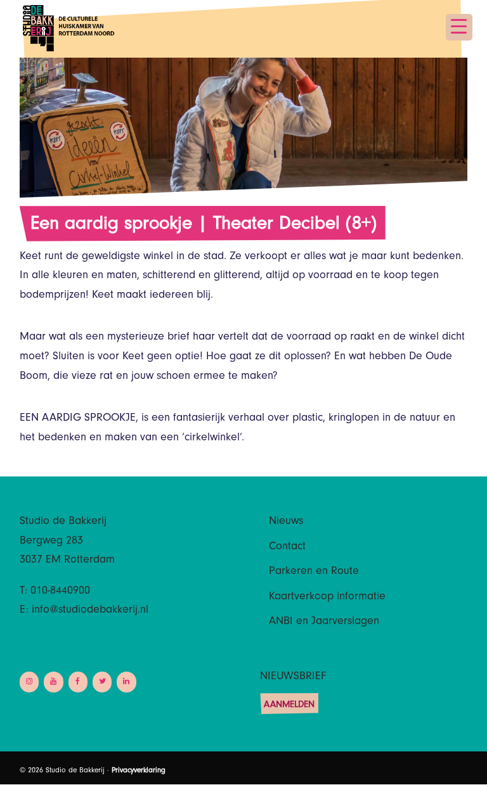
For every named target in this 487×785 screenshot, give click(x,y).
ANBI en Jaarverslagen (324, 622)
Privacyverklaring (139, 771)
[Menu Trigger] (459, 27)
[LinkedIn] (126, 682)
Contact (287, 547)
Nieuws (286, 522)
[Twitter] (102, 682)
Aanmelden (289, 705)
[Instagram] (29, 682)
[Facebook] (78, 682)
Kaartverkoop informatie (327, 597)
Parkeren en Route (314, 572)
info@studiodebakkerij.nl (90, 610)
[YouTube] (53, 682)
